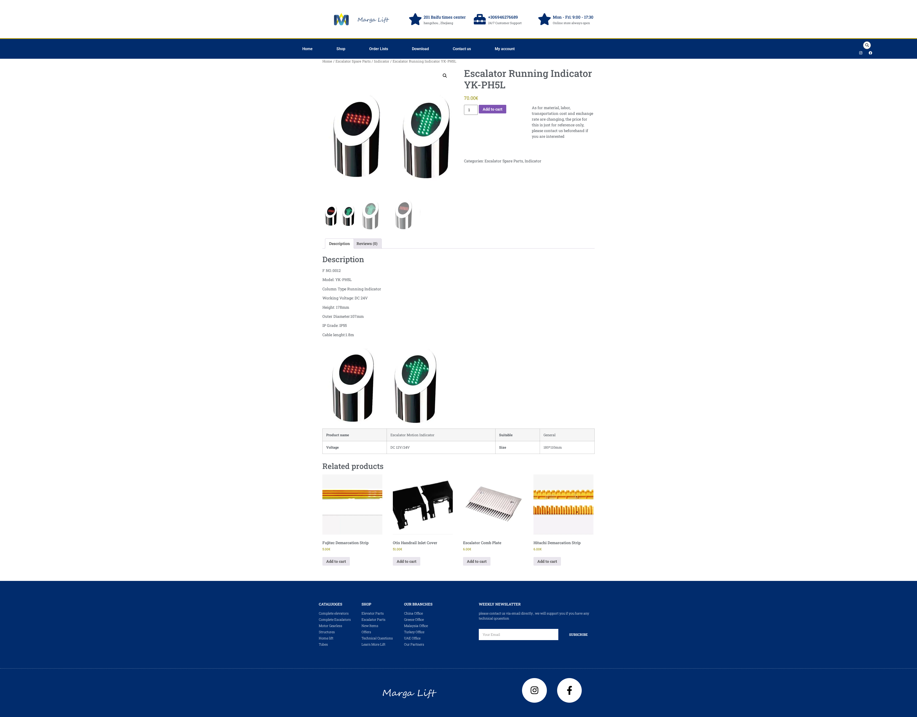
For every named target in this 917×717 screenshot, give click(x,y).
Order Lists (378, 49)
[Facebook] (870, 52)
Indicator (381, 61)
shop (366, 604)
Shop (340, 49)
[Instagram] (860, 52)
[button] (867, 45)
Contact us (462, 49)
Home (307, 49)
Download (420, 49)
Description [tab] (339, 243)
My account (505, 49)
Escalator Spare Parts (353, 61)
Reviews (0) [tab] (367, 243)
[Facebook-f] (569, 690)
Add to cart (492, 109)
